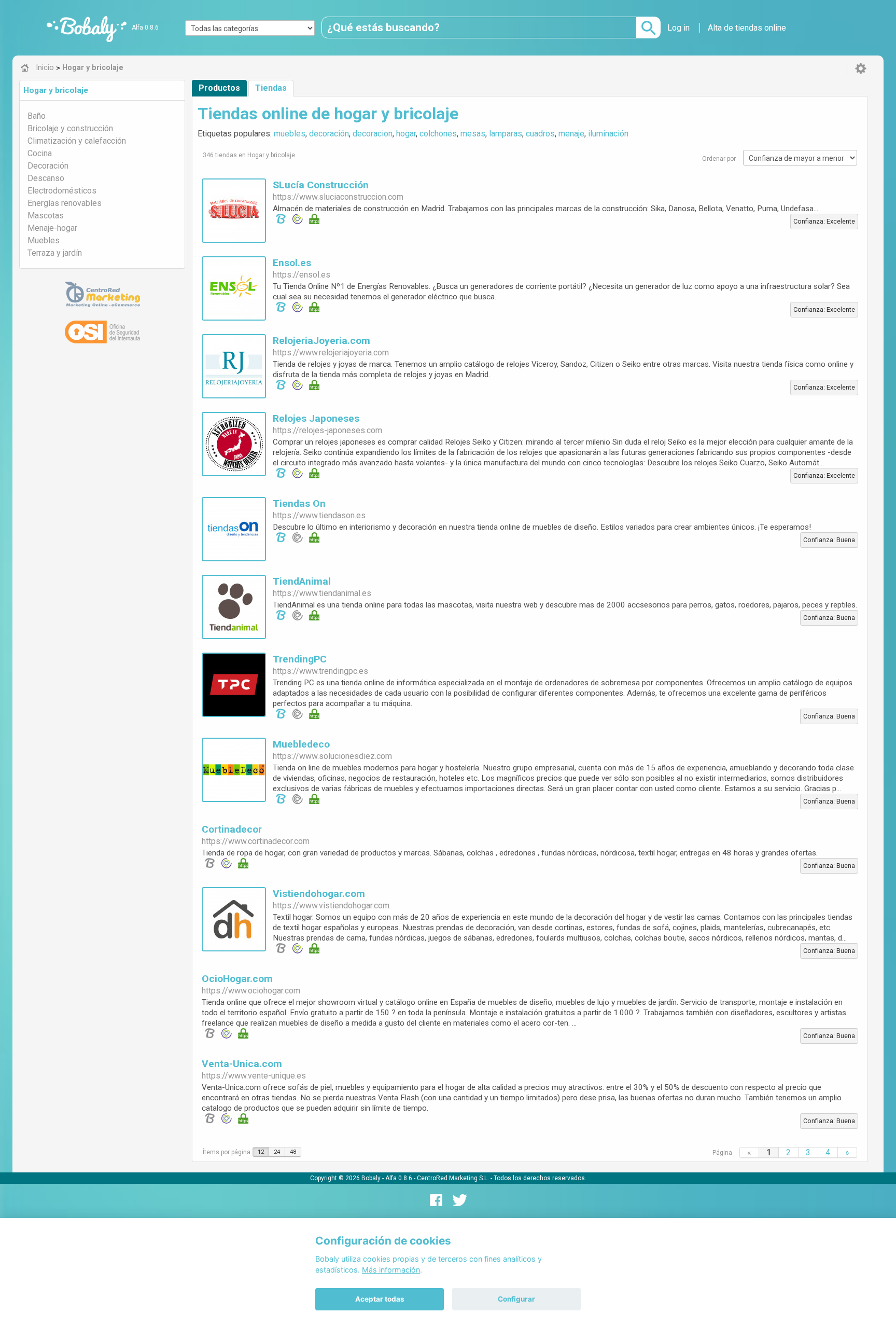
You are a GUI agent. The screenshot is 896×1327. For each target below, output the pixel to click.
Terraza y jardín (54, 253)
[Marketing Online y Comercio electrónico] (102, 295)
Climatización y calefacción (76, 141)
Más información (391, 1269)
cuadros (540, 134)
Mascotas (45, 215)
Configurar (516, 1299)
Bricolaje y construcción (70, 128)
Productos (219, 88)
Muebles (43, 240)
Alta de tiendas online (747, 28)
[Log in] (860, 69)
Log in (678, 28)
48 (293, 1152)
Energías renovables (64, 203)
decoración (329, 134)
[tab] (102, 90)
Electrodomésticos (61, 191)
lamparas (505, 134)
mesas (472, 134)
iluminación (608, 134)
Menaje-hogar (52, 228)
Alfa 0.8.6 (145, 27)
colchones (438, 134)
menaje (571, 134)
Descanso (45, 178)
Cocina (39, 153)
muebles (289, 134)
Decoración (47, 166)
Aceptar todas (379, 1299)
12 (261, 1152)
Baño (36, 116)
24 (277, 1152)
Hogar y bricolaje (55, 90)
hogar (406, 134)
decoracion (373, 134)
